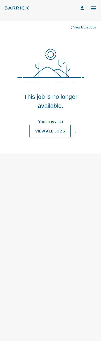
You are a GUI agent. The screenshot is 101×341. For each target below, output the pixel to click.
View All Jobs (50, 131)
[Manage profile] (83, 8)
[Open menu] (93, 8)
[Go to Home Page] (17, 8)
